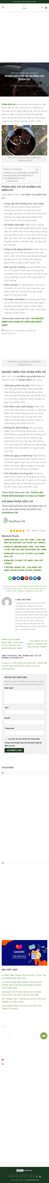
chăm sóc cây (17, 589)
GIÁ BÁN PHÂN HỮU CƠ (15, 178)
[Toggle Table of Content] (35, 170)
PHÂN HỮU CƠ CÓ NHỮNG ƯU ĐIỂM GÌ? (21, 173)
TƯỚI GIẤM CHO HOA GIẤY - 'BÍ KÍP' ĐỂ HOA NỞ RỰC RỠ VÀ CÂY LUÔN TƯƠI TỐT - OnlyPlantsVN (24, 666)
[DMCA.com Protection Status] (24, 1170)
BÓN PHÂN (15, 73)
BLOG (4, 1046)
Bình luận (9, 688)
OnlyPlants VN (10, 512)
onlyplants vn (30, 591)
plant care (39, 591)
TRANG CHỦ (7, 1033)
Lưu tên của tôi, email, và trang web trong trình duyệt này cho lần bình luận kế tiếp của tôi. (23, 742)
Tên (7, 708)
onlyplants (20, 591)
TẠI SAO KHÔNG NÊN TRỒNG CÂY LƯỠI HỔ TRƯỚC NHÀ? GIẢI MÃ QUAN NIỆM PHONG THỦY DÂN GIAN (22, 985)
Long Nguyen (34, 86)
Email (7, 718)
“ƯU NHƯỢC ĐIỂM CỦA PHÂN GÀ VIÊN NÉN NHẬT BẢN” (23, 321)
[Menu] (3, 7)
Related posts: (13, 181)
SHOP (4, 1042)
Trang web (9, 728)
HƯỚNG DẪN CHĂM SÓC (29, 73)
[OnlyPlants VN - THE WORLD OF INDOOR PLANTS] (24, 7)
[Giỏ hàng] (46, 7)
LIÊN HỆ (5, 1055)
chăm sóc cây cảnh (30, 589)
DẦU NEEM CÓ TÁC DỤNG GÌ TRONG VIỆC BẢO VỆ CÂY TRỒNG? (36, 644)
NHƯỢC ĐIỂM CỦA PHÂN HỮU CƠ (19, 176)
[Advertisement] (24, 36)
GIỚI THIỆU (7, 1037)
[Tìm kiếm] (42, 7)
